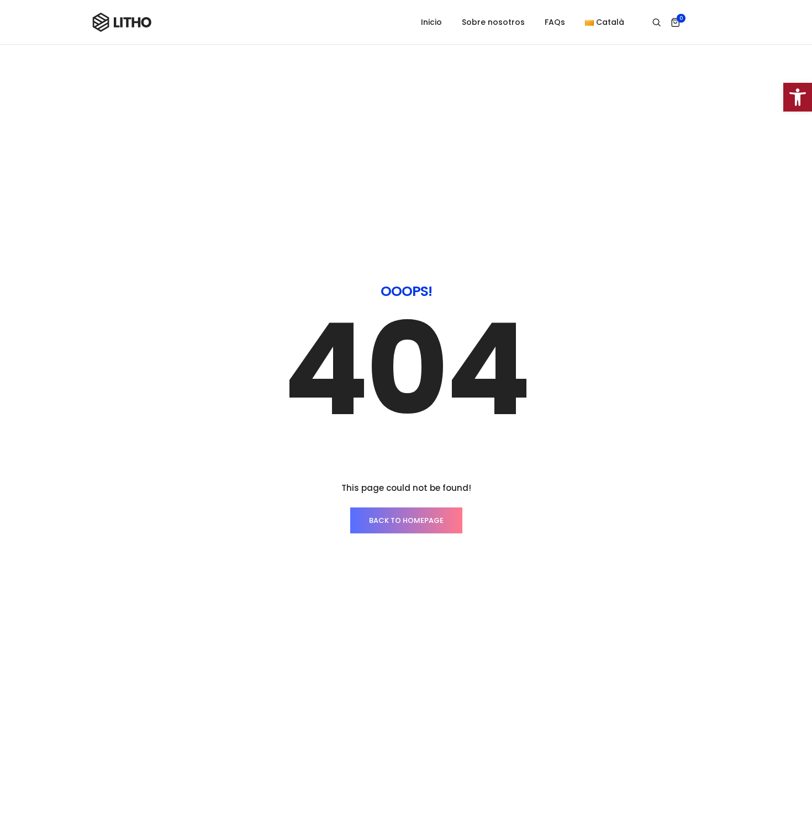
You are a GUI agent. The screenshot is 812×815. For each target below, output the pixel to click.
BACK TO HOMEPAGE (406, 520)
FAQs (555, 22)
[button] (797, 97)
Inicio (431, 22)
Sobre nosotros (493, 22)
